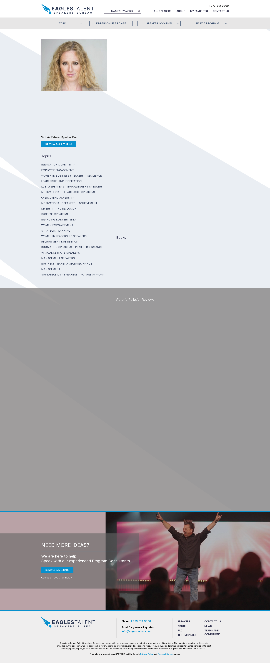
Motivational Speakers (58, 203)
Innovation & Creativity (58, 164)
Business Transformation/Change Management (66, 266)
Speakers (184, 621)
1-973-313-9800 (218, 5)
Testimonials (187, 635)
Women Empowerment (57, 225)
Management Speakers (58, 258)
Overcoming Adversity (57, 197)
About (180, 11)
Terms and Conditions (212, 632)
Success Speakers (54, 214)
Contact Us (221, 11)
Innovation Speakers (56, 247)
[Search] (139, 11)
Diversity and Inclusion (59, 208)
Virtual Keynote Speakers (60, 252)
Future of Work (92, 274)
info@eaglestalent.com (136, 631)
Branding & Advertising (58, 219)
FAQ (180, 630)
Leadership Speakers (79, 192)
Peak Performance (88, 247)
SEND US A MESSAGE (57, 569)
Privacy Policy (146, 654)
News (208, 626)
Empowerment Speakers (85, 186)
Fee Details (121, 95)
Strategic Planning (55, 230)
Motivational (51, 192)
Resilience (94, 175)
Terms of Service (166, 654)
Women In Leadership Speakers (64, 236)
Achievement (88, 203)
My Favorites (199, 11)
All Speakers (162, 11)
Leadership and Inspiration (61, 181)
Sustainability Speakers (59, 274)
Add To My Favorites (133, 74)
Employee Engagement (57, 170)
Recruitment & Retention (59, 241)
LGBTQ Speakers (52, 186)
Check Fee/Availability (171, 74)
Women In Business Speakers (62, 175)
